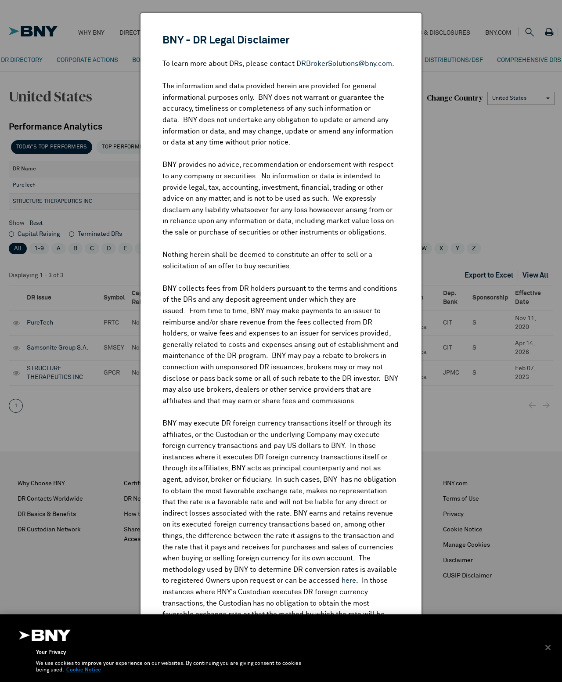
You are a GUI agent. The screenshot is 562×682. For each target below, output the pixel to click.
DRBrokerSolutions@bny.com (344, 63)
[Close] (548, 647)
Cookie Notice (83, 670)
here (349, 580)
